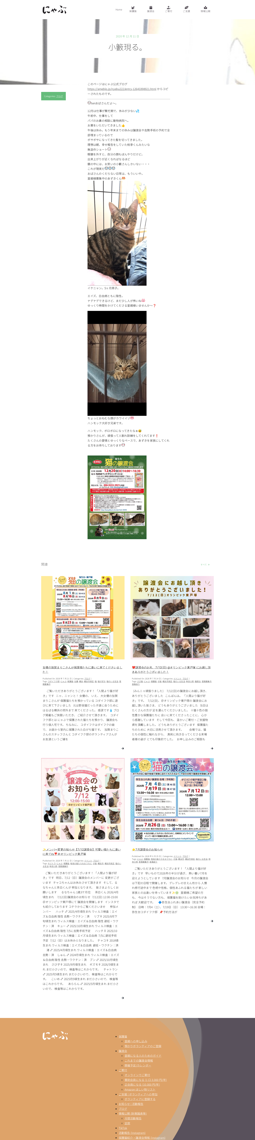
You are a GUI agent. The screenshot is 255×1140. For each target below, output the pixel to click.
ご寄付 (123, 1070)
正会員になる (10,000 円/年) (142, 1084)
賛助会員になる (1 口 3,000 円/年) (146, 1080)
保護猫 (123, 1036)
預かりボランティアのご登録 (143, 1046)
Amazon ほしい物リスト (140, 1089)
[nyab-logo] (55, 1033)
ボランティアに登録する (140, 1099)
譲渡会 (123, 1051)
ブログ (59, 96)
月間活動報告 (133, 1118)
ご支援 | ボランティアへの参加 (138, 1094)
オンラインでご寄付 (137, 1075)
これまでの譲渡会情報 (139, 1060)
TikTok (123, 1128)
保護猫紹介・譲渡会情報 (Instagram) (142, 1138)
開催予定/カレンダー (138, 1065)
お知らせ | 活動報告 (131, 1104)
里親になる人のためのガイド (143, 1056)
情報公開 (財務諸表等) (133, 1113)
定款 (127, 1123)
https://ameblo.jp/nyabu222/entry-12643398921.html (122, 89)
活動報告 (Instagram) (132, 1133)
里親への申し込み (136, 1041)
